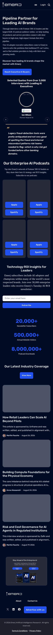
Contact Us (32, 601)
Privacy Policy (35, 631)
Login (43, 5)
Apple (14, 204)
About (18, 601)
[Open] (35, 4)
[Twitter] (7, 610)
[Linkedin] (13, 610)
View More (26, 375)
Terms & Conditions (20, 631)
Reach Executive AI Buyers (17, 72)
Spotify (14, 212)
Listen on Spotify (34, 568)
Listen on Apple (17, 569)
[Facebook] (19, 610)
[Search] (49, 5)
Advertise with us (35, 610)
